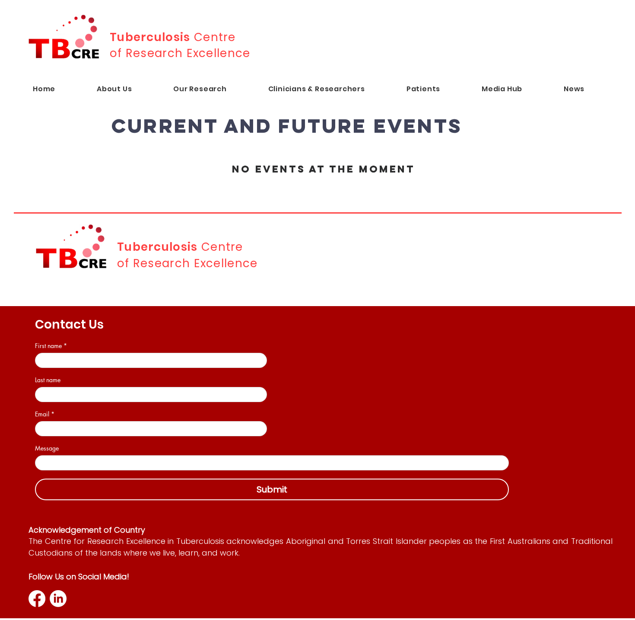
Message (47, 448)
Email (44, 414)
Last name (47, 380)
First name (51, 345)
